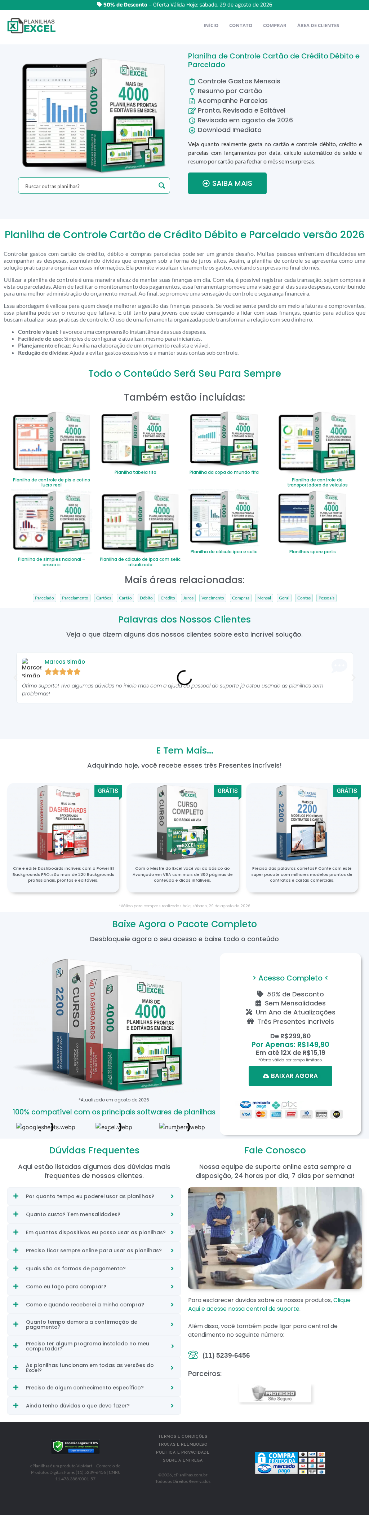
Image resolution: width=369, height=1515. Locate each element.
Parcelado (44, 598)
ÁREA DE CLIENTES (318, 25)
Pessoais (326, 598)
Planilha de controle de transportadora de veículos (317, 482)
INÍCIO (211, 25)
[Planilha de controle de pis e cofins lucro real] (52, 441)
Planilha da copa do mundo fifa (224, 472)
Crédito (168, 598)
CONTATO (240, 25)
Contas (304, 598)
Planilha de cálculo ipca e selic (224, 552)
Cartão (125, 598)
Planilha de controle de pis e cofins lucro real (51, 482)
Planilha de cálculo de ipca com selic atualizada (140, 561)
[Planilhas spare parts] (312, 516)
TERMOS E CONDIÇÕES (183, 1436)
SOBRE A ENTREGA (183, 1460)
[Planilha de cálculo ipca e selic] (224, 516)
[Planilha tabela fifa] (135, 437)
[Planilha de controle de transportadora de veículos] (317, 441)
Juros (188, 598)
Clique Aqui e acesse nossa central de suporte (269, 1304)
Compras (240, 598)
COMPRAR (274, 25)
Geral (284, 598)
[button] (15, 677)
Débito (146, 598)
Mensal (264, 598)
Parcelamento (75, 598)
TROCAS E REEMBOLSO (183, 1444)
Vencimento (212, 598)
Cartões (103, 598)
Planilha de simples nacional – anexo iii (51, 561)
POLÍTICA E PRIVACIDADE (182, 1452)
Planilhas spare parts (312, 552)
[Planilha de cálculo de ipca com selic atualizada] (140, 520)
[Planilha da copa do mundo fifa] (224, 437)
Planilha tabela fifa (135, 472)
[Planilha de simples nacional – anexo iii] (52, 520)
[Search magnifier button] (162, 185)
